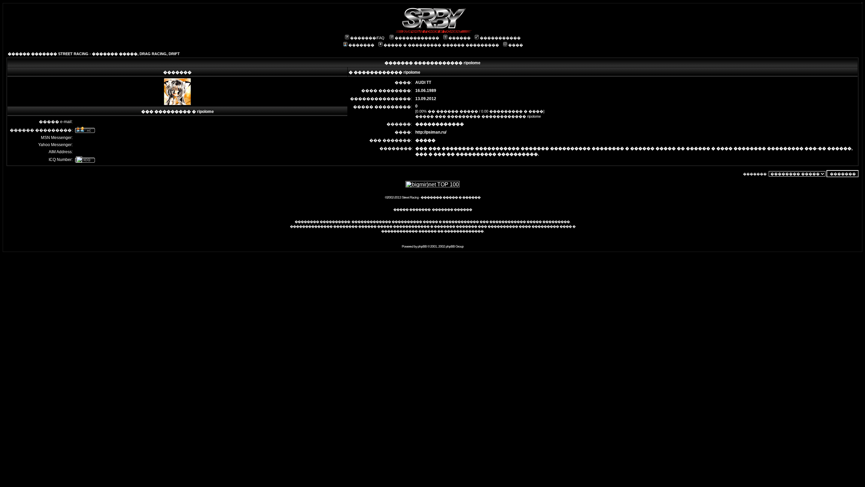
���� (515, 45)
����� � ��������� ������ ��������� (441, 45)
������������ (417, 38)
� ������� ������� (453, 226)
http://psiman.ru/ (430, 132)
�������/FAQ (367, 38)
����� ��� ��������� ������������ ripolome (478, 116)
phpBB (422, 246)
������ (459, 38)
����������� (500, 38)
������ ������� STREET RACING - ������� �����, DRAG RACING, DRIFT (94, 54)
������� (361, 45)
